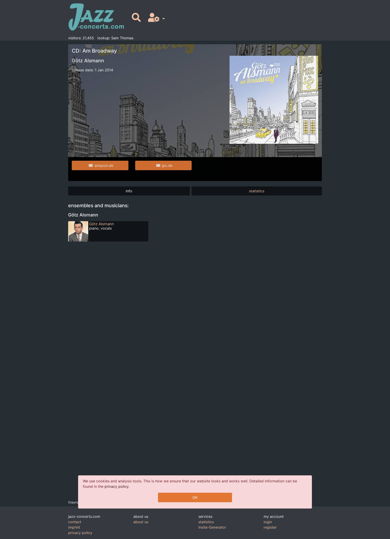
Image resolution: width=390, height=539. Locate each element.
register (270, 527)
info (129, 191)
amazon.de (104, 165)
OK (195, 497)
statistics (256, 191)
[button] (155, 17)
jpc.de (167, 165)
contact (74, 522)
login (268, 522)
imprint (74, 527)
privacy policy (116, 486)
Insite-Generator (212, 527)
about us (140, 522)
